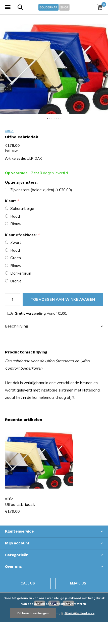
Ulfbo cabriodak (20, 504)
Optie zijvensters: (21, 182)
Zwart (15, 242)
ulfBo (9, 131)
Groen (15, 257)
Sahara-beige (22, 208)
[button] (7, 7)
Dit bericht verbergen (32, 613)
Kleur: (12, 201)
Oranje (16, 281)
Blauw (15, 223)
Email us (78, 583)
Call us (28, 583)
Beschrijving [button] (16, 326)
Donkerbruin (20, 273)
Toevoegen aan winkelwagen (63, 299)
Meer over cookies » (79, 613)
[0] (99, 7)
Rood (15, 216)
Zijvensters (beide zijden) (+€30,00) (41, 189)
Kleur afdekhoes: (22, 235)
